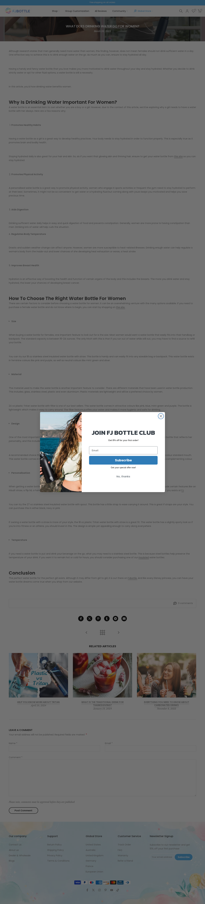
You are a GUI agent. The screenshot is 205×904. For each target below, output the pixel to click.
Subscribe (123, 460)
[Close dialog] (161, 416)
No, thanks (123, 476)
